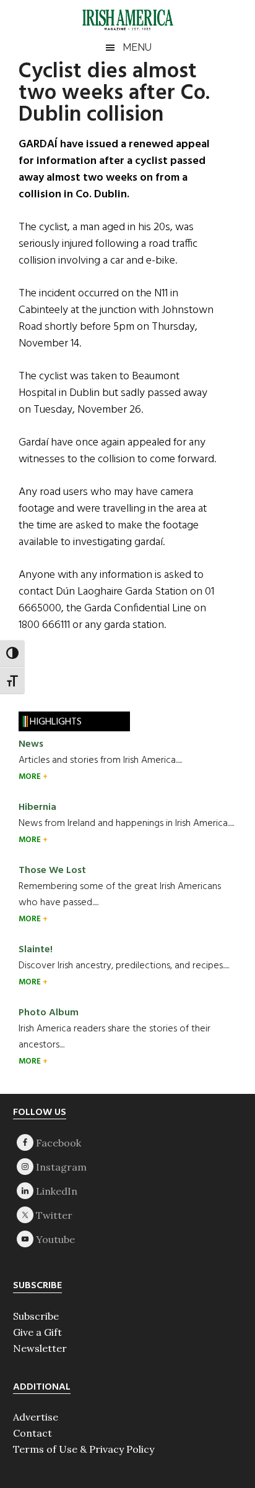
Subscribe (36, 1316)
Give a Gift (37, 1332)
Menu (137, 47)
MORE (31, 776)
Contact (32, 1433)
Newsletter (40, 1348)
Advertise (35, 1417)
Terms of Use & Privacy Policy (83, 1449)
